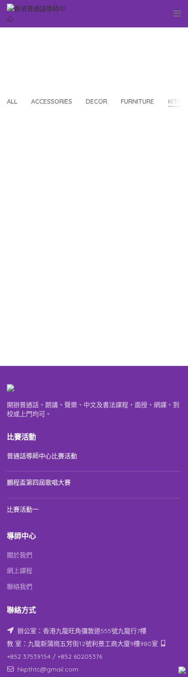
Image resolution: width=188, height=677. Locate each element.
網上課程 (19, 570)
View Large (174, 127)
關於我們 (19, 555)
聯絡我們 (19, 586)
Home (44, 62)
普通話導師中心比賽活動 (42, 456)
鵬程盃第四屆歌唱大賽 (39, 482)
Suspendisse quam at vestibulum (106, 62)
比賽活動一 (23, 509)
